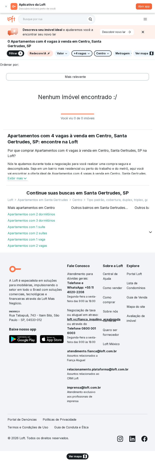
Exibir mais (15, 178)
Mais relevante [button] (75, 77)
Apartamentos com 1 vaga (26, 239)
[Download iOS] (52, 339)
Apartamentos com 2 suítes (27, 233)
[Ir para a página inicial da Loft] (13, 19)
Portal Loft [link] (134, 274)
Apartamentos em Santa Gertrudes (43, 200)
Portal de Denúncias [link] (22, 419)
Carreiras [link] (109, 321)
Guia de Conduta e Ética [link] (71, 427)
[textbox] (56, 19)
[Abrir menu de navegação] (145, 19)
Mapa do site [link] (136, 307)
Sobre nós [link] (110, 311)
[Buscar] (90, 19)
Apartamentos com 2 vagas (27, 246)
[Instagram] (120, 439)
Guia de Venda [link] (137, 297)
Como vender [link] (112, 288)
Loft (10, 200)
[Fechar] (142, 32)
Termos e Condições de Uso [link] (28, 427)
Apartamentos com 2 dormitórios (31, 214)
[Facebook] (144, 439)
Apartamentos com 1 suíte (26, 227)
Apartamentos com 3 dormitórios (31, 220)
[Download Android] (23, 339)
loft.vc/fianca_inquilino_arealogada (93, 319)
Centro (77, 200)
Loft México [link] (111, 344)
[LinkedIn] (132, 439)
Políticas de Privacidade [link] (59, 419)
